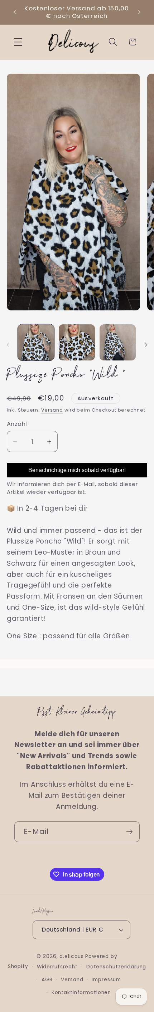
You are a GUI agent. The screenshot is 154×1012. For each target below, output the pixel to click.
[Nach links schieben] (8, 345)
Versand (52, 410)
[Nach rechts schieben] (146, 345)
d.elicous (71, 956)
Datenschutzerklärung (116, 966)
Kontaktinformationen (81, 992)
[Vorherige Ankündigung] (15, 12)
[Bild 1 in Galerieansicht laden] (36, 342)
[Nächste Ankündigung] (139, 12)
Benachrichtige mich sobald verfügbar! (77, 470)
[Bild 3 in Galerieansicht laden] (118, 342)
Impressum (106, 979)
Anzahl (17, 424)
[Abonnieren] (129, 831)
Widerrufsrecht (57, 966)
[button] (18, 42)
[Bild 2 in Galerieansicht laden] (77, 342)
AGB (47, 979)
